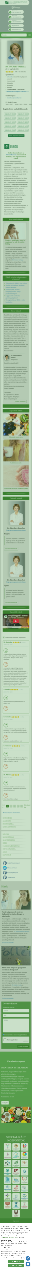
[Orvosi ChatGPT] (28, 1264)
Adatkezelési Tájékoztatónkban (9, 1237)
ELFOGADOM (16, 1261)
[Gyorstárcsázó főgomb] (28, 1258)
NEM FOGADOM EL (16, 1265)
